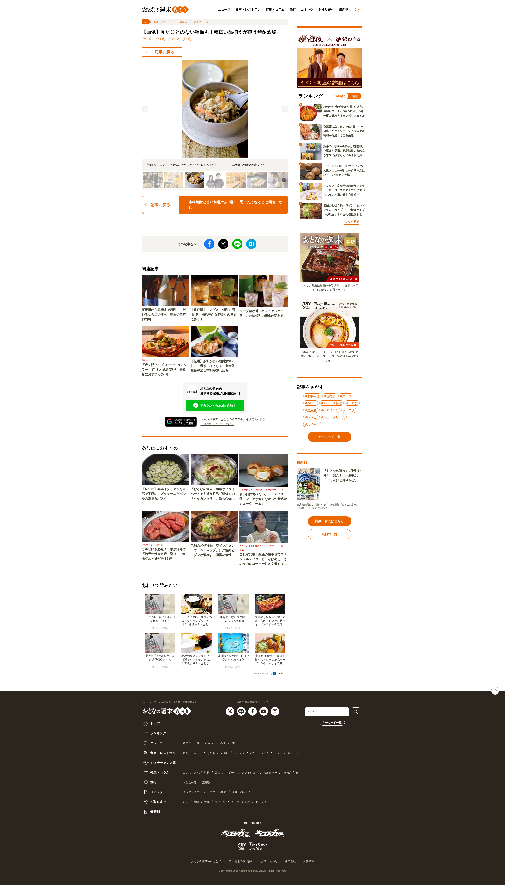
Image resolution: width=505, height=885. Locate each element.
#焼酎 (187, 39)
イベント (220, 743)
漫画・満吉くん (241, 792)
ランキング (158, 733)
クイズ (198, 772)
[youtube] (264, 711)
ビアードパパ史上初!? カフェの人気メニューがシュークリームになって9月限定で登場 (344, 170)
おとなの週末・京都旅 (196, 782)
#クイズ (346, 396)
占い (185, 772)
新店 (207, 743)
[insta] (275, 711)
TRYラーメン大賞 (163, 762)
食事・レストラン (248, 9)
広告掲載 (308, 861)
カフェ (278, 753)
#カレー (310, 403)
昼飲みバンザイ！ (150, 360)
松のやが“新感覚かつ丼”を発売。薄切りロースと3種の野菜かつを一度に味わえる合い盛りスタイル (344, 111)
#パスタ (349, 410)
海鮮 (196, 802)
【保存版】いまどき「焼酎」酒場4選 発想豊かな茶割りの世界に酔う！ (214, 314)
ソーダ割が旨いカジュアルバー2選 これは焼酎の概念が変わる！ (263, 313)
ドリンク (261, 802)
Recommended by (263, 673)
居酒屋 (183, 22)
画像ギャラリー (202, 22)
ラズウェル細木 (217, 792)
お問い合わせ (269, 861)
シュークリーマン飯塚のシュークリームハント (262, 489)
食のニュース (191, 743)
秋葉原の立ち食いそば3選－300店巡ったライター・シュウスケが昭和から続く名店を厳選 (344, 131)
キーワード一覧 (332, 722)
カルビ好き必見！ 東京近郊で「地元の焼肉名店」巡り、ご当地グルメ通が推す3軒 (164, 554)
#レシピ (310, 417)
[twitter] (230, 711)
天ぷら (224, 753)
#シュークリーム (333, 417)
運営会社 (290, 861)
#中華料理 (312, 396)
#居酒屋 (310, 410)
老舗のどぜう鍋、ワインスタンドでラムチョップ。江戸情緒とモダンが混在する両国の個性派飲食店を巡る (213, 550)
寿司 (185, 753)
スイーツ (292, 753)
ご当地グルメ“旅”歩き (152, 545)
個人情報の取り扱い (241, 861)
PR (233, 743)
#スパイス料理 (331, 403)
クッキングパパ (192, 792)
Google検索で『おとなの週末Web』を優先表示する (233, 419)
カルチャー (270, 772)
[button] (145, 109)
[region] (215, 125)
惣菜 (207, 802)
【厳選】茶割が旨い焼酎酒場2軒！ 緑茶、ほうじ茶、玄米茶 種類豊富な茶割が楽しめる (214, 365)
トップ (155, 723)
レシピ (286, 772)
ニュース (224, 9)
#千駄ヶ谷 (174, 39)
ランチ (265, 753)
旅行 (293, 9)
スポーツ (231, 772)
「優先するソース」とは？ (217, 424)
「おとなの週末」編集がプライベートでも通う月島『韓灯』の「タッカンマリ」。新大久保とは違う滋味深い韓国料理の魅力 (213, 494)
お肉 (185, 802)
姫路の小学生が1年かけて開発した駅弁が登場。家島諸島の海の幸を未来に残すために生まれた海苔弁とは (344, 151)
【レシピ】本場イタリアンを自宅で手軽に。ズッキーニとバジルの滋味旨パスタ (164, 493)
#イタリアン (330, 410)
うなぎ (211, 753)
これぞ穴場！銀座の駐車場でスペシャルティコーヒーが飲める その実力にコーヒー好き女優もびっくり (263, 559)
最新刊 (344, 9)
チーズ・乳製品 (240, 802)
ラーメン (239, 753)
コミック (307, 9)
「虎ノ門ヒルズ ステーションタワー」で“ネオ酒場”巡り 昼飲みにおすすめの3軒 (164, 369)
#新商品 (330, 396)
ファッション (250, 772)
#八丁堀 (160, 39)
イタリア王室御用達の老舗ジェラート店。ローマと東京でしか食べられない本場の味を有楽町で (344, 190)
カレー (198, 753)
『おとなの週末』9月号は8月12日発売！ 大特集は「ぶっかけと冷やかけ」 (342, 475)
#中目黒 (147, 39)
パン (252, 753)
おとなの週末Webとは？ (206, 861)
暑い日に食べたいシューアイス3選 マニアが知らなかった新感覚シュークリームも (263, 498)
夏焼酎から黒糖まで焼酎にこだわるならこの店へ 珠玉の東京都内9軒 (164, 314)
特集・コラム (275, 9)
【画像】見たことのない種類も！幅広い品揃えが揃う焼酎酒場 (209, 32)
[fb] (253, 711)
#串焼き (352, 403)
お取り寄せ (326, 9)
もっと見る (352, 221)
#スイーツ (312, 424)
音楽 (217, 772)
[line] (241, 711)
